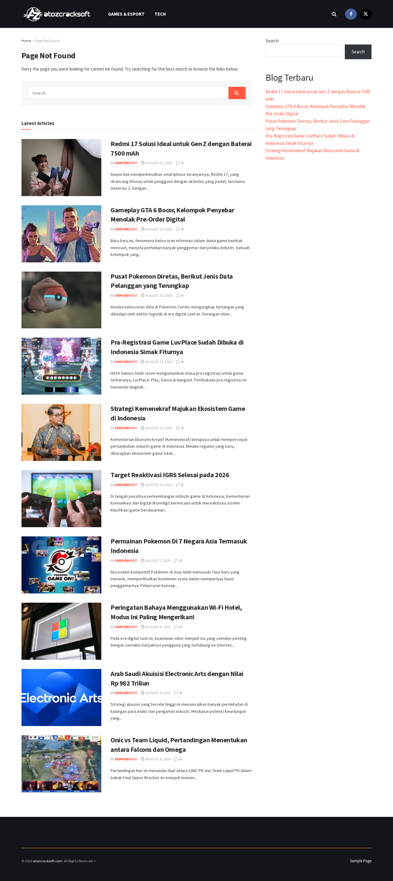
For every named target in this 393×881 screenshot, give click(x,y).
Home (26, 40)
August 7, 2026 (157, 560)
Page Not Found (47, 40)
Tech (160, 14)
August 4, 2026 (157, 759)
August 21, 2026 (158, 162)
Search (272, 41)
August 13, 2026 (158, 361)
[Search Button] (237, 93)
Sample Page (361, 861)
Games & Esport (126, 14)
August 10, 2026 (158, 428)
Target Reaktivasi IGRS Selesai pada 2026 (170, 474)
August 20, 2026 (158, 229)
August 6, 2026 (157, 626)
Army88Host (126, 162)
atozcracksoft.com (47, 861)
